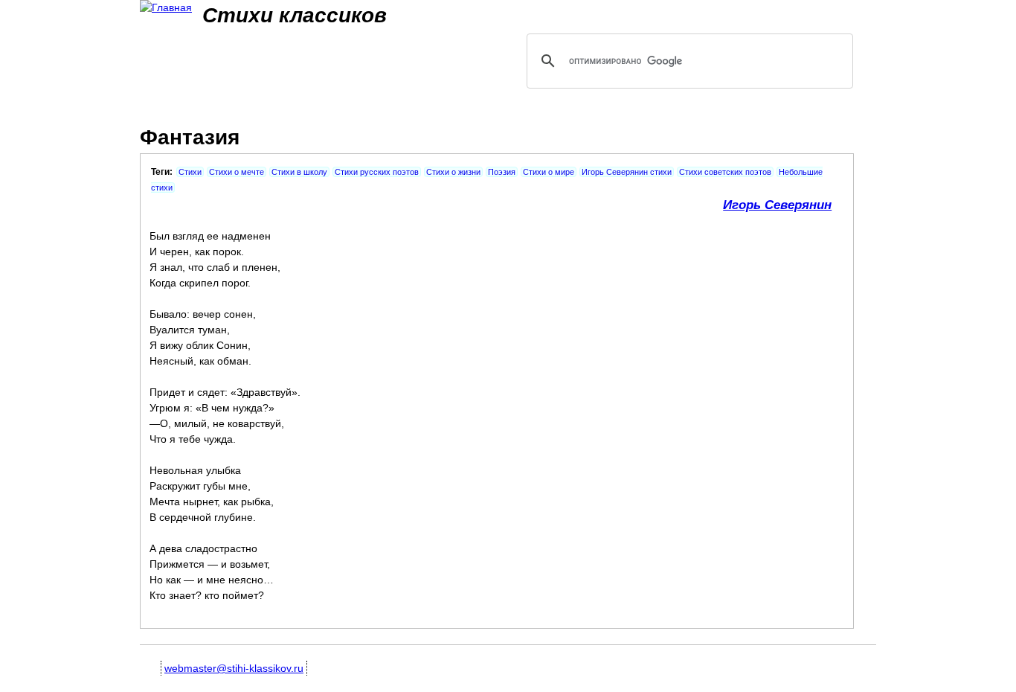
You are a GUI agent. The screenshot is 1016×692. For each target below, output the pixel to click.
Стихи (190, 171)
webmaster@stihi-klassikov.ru (233, 668)
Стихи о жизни (453, 171)
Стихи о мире (548, 171)
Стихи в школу (299, 171)
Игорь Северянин (777, 205)
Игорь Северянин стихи (627, 171)
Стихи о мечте (236, 171)
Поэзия (501, 171)
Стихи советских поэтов (725, 171)
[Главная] (166, 8)
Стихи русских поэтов (377, 171)
